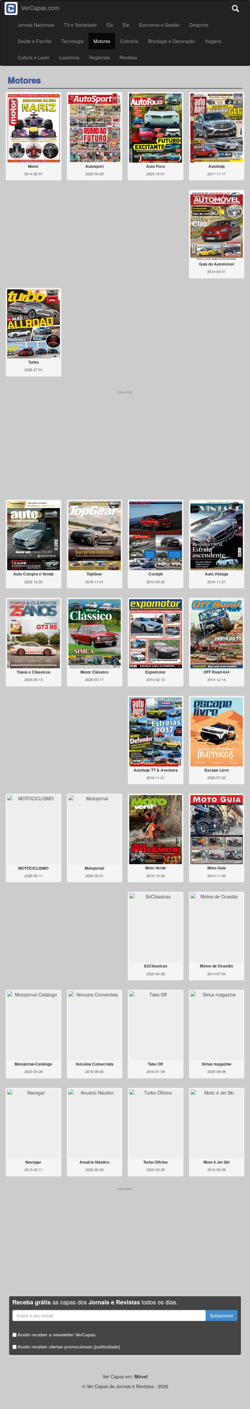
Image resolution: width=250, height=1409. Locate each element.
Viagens (213, 41)
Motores (101, 41)
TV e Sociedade (80, 25)
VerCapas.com (40, 7)
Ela (109, 25)
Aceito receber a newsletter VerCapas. (57, 1334)
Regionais (99, 57)
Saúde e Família (34, 41)
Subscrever (221, 1315)
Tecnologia (72, 41)
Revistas (128, 57)
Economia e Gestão (159, 25)
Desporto (198, 25)
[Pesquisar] (237, 6)
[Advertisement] (125, 439)
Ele (126, 25)
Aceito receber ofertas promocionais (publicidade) (68, 1346)
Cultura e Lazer (33, 57)
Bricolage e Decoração (171, 41)
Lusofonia (69, 57)
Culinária (129, 41)
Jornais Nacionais (36, 25)
